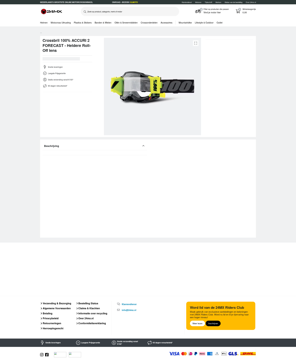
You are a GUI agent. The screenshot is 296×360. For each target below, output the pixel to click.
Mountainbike (185, 22)
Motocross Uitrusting (61, 22)
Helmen (44, 22)
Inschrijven (213, 323)
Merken (218, 2)
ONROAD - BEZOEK (125, 2)
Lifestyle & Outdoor (204, 22)
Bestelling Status (88, 303)
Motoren (198, 2)
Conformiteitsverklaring (92, 323)
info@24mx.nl (129, 310)
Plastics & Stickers (83, 22)
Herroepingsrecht (52, 328)
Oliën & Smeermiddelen (126, 22)
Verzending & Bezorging (56, 303)
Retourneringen (51, 323)
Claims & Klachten (89, 308)
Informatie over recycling (92, 313)
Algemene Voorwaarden (56, 308)
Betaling (47, 313)
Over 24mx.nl (251, 2)
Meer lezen (197, 323)
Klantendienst (187, 2)
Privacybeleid (50, 318)
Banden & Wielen (103, 22)
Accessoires (166, 22)
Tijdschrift (208, 2)
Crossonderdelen (149, 22)
